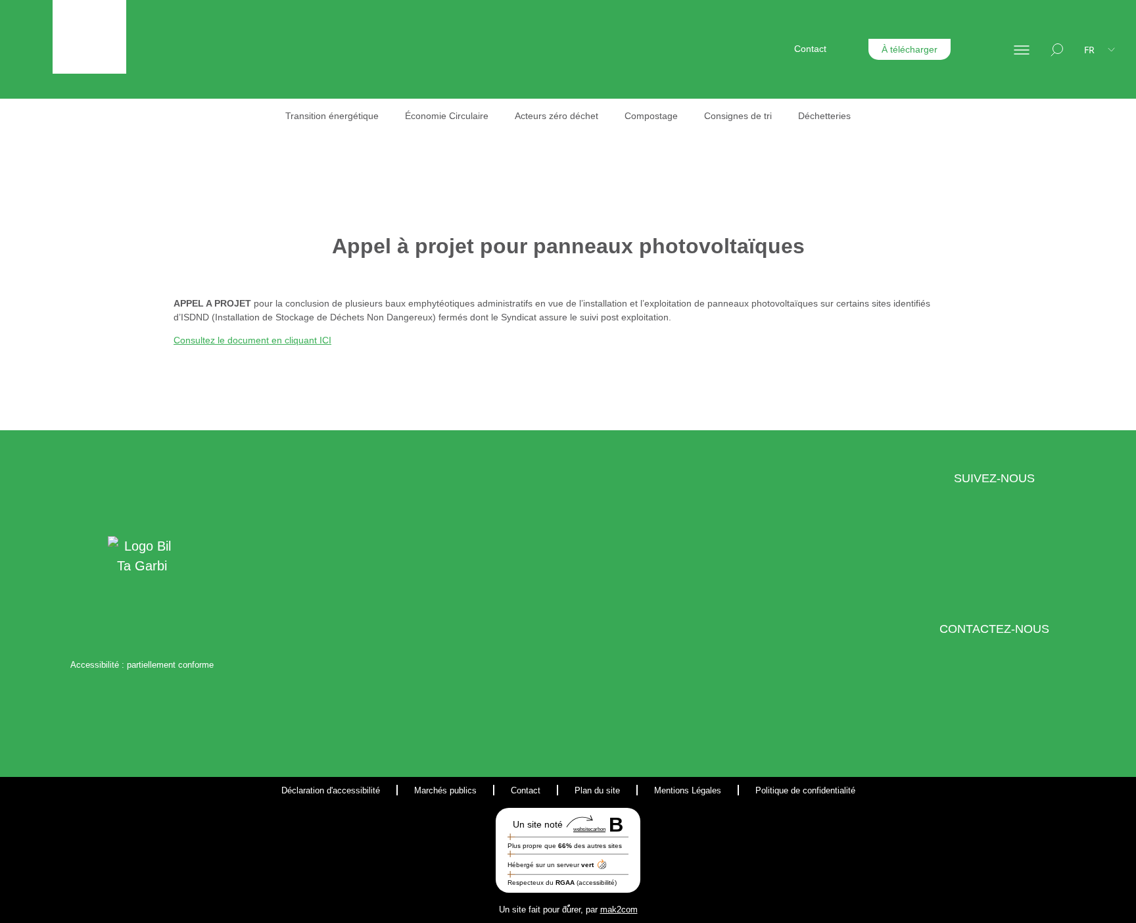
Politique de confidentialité (805, 790)
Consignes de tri (738, 116)
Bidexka (901, 138)
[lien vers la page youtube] (1033, 554)
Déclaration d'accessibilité (330, 790)
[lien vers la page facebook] (955, 554)
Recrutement (951, 178)
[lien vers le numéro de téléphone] (1011, 704)
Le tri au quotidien (630, 187)
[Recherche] (1057, 49)
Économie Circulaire (446, 116)
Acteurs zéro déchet (556, 116)
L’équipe (593, 138)
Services (781, 178)
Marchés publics (445, 790)
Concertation (757, 157)
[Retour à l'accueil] (89, 37)
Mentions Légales (687, 790)
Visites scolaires (763, 246)
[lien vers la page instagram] (1005, 554)
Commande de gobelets (780, 208)
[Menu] (1022, 49)
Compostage (651, 116)
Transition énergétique (332, 116)
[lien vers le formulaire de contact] (977, 704)
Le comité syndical (614, 157)
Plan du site (597, 790)
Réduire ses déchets (618, 226)
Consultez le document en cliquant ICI (252, 340)
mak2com (619, 909)
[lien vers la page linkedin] (976, 554)
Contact (810, 48)
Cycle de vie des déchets (628, 264)
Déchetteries (824, 116)
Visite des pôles (762, 227)
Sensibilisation (760, 138)
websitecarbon (589, 829)
